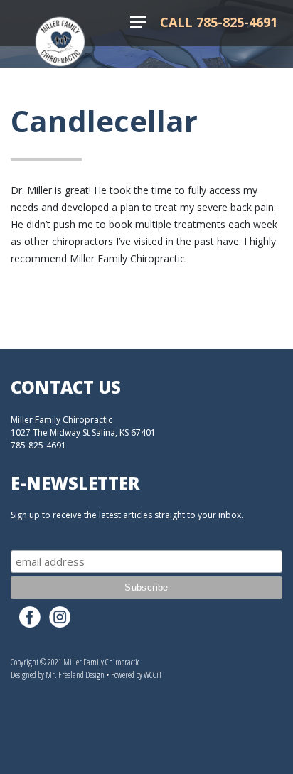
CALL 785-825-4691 (218, 22)
